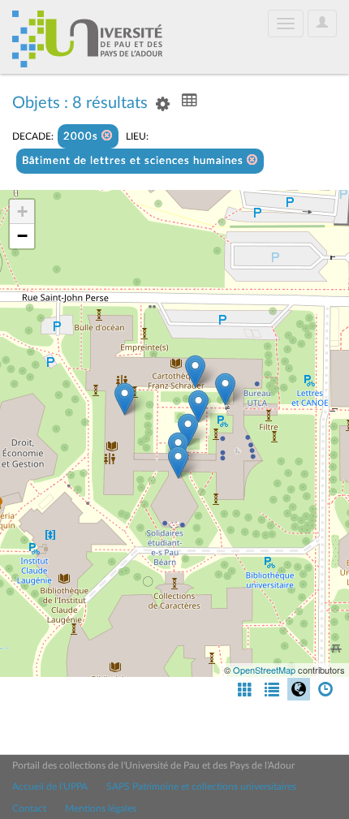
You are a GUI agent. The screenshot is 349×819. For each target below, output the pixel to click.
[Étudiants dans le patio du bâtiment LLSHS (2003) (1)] (225, 389)
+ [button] (22, 211)
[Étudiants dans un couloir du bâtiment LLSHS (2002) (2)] (178, 462)
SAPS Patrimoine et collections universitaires (201, 786)
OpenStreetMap (264, 669)
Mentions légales (100, 808)
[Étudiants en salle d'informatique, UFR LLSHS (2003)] (124, 399)
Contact (29, 808)
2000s (82, 136)
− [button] (22, 236)
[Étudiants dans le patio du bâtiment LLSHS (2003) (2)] (195, 371)
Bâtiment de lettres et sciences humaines (134, 161)
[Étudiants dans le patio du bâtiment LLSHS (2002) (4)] (188, 429)
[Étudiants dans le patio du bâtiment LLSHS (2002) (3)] (198, 406)
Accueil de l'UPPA (50, 786)
